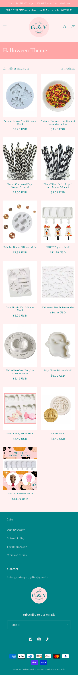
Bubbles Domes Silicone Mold (20, 247)
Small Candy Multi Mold (20, 433)
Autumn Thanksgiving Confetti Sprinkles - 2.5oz (58, 122)
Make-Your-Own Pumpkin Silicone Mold (20, 372)
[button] (5, 27)
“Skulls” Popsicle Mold (20, 493)
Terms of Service (17, 554)
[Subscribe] (66, 625)
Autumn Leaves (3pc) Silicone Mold (20, 122)
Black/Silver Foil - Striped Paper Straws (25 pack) (58, 185)
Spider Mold (58, 433)
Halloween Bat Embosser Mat (58, 307)
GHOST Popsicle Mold (58, 247)
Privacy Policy (16, 529)
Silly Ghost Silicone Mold (58, 370)
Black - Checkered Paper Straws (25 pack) (20, 185)
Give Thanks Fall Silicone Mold (20, 309)
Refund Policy (16, 538)
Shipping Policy (17, 546)
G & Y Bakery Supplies (27, 669)
